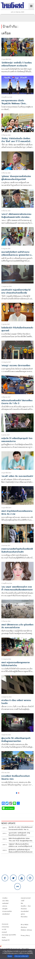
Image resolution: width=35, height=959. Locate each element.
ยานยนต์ (4, 932)
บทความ (4, 906)
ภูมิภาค (23, 914)
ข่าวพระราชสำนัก (7, 911)
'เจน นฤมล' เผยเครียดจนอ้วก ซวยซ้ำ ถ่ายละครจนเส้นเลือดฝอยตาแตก (17, 588)
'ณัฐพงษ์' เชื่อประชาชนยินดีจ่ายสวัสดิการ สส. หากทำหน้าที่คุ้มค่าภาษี (20, 845)
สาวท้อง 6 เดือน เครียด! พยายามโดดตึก (16, 702)
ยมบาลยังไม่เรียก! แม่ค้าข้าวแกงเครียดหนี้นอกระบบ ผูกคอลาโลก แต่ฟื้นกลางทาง (17, 254)
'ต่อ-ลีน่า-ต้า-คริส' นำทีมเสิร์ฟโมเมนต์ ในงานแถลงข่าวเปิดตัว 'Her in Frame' (20, 828)
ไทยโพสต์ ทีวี (5, 940)
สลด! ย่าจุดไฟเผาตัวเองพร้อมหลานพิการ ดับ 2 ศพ (16, 512)
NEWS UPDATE (8, 823)
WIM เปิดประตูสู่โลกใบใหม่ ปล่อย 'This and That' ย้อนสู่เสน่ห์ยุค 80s (20, 839)
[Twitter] (13, 878)
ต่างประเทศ (5, 924)
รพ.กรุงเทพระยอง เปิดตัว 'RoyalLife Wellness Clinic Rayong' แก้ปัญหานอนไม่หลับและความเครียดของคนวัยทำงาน (16, 105)
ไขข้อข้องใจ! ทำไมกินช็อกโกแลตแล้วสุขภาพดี (17, 329)
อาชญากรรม (5, 927)
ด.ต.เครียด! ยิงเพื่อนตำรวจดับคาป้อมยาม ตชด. (15, 777)
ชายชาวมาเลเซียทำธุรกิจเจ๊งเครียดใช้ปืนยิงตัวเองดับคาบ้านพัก (17, 550)
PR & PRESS (24, 925)
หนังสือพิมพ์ (6, 914)
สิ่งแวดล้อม (24, 917)
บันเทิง (4, 938)
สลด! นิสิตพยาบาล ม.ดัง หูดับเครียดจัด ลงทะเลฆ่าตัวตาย (17, 626)
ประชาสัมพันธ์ (25, 911)
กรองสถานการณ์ (26, 898)
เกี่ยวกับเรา (24, 927)
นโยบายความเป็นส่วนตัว (21, 956)
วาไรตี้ (22, 901)
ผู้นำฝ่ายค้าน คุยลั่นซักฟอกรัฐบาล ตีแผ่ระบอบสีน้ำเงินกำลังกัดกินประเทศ (20, 851)
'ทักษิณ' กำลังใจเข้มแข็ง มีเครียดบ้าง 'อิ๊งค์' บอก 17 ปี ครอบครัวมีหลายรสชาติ (15, 141)
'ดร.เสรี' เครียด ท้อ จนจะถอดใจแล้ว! (17, 476)
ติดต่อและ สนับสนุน (26, 930)
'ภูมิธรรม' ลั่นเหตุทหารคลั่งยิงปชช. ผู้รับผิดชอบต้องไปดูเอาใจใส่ (16, 178)
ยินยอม (10, 956)
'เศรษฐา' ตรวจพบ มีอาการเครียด (15, 365)
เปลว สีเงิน (5, 901)
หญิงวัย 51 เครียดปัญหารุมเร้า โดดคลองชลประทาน (16, 440)
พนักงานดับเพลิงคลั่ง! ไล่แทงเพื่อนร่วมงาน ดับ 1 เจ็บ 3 (16, 402)
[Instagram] (30, 878)
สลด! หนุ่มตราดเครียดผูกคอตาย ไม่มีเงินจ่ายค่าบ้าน (15, 664)
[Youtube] (22, 878)
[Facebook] (5, 878)
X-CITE (4, 930)
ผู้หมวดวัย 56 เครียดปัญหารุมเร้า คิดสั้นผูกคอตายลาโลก (16, 740)
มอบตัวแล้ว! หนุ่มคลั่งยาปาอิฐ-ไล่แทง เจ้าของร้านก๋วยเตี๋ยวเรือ (15, 291)
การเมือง (4, 898)
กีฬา (22, 903)
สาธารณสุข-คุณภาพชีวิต (9, 935)
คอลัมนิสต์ (5, 903)
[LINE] (17, 886)
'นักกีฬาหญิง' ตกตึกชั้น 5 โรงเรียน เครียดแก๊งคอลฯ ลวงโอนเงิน (16, 64)
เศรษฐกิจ (4, 909)
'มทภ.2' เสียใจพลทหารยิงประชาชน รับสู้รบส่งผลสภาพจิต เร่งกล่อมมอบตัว (16, 217)
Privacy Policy (25, 936)
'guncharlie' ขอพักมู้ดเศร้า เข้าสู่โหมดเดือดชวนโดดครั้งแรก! (19, 834)
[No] (33, 954)
